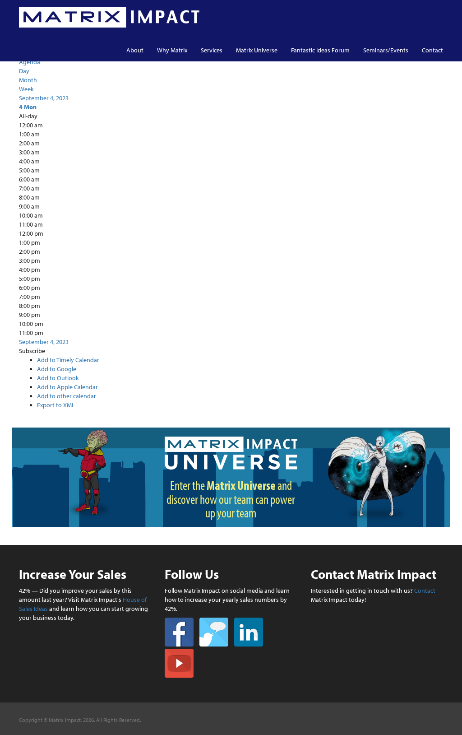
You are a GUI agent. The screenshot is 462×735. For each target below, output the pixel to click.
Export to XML (56, 405)
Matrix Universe (256, 50)
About (134, 50)
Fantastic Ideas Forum (320, 50)
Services (211, 50)
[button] (32, 351)
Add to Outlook (58, 378)
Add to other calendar (66, 396)
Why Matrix (172, 50)
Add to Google (56, 369)
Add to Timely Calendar (68, 360)
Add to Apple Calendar (67, 387)
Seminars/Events (385, 50)
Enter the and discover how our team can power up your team (230, 499)
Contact (432, 50)
